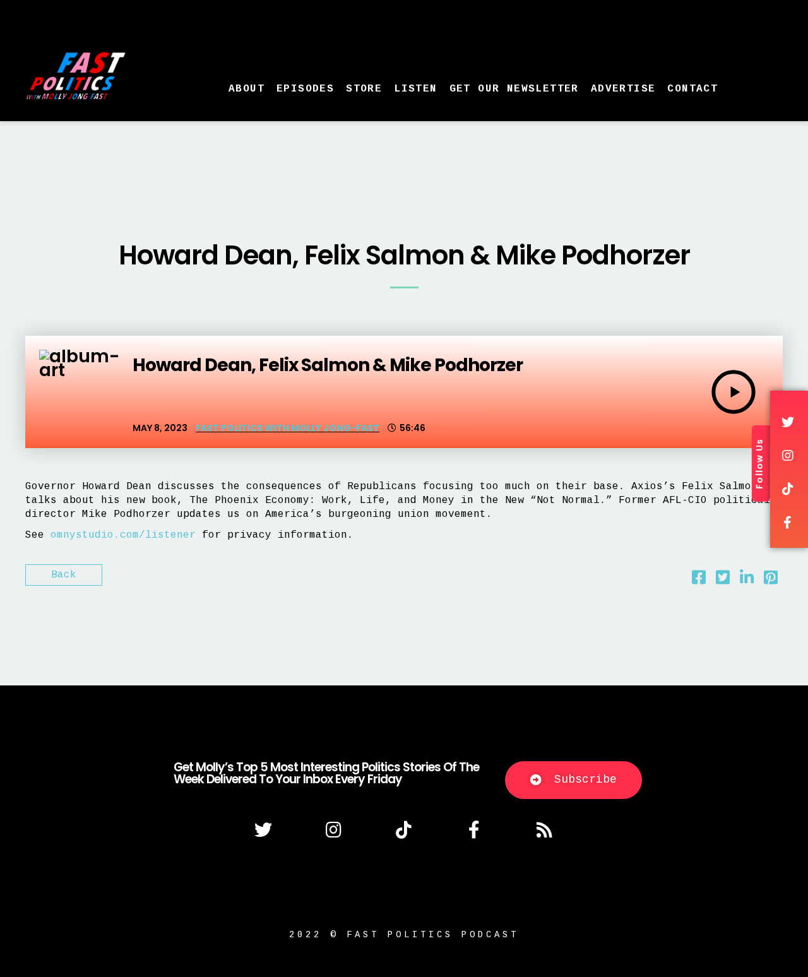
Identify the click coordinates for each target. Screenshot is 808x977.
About (246, 89)
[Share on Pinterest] (771, 580)
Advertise (623, 89)
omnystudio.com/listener (123, 535)
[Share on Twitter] (723, 580)
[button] (573, 780)
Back (63, 575)
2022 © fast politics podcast (404, 935)
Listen (415, 89)
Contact (692, 89)
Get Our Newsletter (514, 89)
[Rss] (544, 830)
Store (364, 89)
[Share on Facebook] (699, 580)
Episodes (305, 89)
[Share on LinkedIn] (747, 580)
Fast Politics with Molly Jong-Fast (287, 428)
